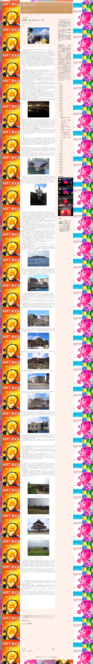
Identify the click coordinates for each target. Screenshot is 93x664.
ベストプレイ (64, 75)
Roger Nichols (63, 76)
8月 (61, 140)
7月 (61, 141)
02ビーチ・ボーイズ (64, 52)
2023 (60, 89)
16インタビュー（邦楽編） (64, 66)
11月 (61, 112)
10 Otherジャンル (64, 55)
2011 (60, 108)
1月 (61, 151)
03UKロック (62, 54)
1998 (60, 170)
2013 (60, 105)
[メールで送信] (36, 616)
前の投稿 (53, 649)
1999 (60, 168)
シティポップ (67, 60)
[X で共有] (38, 616)
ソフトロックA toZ (29, 14)
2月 (61, 149)
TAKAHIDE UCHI (64, 45)
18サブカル (64, 63)
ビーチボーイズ (38, 14)
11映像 (66, 58)
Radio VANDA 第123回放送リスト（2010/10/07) (65, 133)
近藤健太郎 (60, 80)
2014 (60, 103)
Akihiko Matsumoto (62, 67)
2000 (60, 167)
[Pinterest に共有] (40, 616)
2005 (60, 159)
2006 (60, 157)
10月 (61, 114)
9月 (61, 116)
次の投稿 (24, 649)
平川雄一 (69, 79)
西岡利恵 (62, 72)
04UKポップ (63, 61)
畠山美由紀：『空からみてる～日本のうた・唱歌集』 (67, 221)
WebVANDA (29, 5)
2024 (60, 87)
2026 (60, 84)
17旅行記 (26, 617)
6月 (61, 143)
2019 (60, 95)
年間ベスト (64, 79)
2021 (60, 92)
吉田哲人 (61, 78)
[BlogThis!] (37, 616)
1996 (60, 173)
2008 (60, 154)
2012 (60, 106)
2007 (60, 156)
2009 (60, 153)
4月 (61, 146)
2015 (60, 102)
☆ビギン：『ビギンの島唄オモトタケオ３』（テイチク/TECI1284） (65, 121)
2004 (60, 161)
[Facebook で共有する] (39, 616)
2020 (60, 94)
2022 (60, 91)
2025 (60, 86)
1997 (60, 172)
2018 (60, 97)
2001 (60, 165)
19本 (66, 68)
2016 (60, 100)
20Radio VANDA (61, 59)
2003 (60, 162)
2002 (60, 164)
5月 (61, 144)
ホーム (22, 14)
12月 (61, 111)
